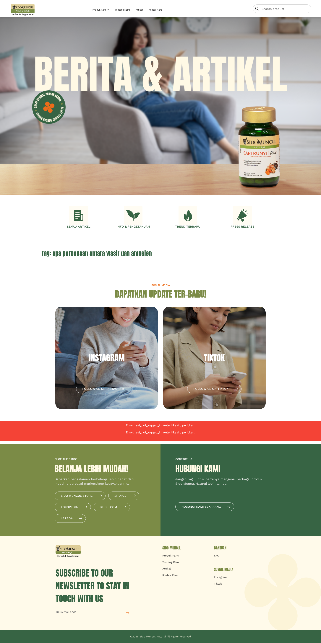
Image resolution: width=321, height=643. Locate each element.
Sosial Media (223, 569)
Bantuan (220, 548)
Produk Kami (100, 9)
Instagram (220, 577)
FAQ (216, 555)
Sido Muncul (171, 548)
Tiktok (218, 583)
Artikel (139, 9)
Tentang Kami (122, 9)
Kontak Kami (155, 9)
